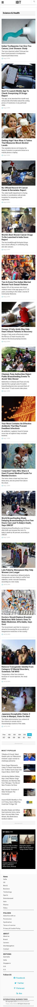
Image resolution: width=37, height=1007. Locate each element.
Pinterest (19, 988)
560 (19, 737)
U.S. (4, 969)
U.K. (4, 966)
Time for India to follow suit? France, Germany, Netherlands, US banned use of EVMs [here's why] (10, 849)
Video (5, 908)
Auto (5, 901)
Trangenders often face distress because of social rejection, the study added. (14, 676)
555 (24, 735)
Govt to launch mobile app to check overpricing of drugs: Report (15, 93)
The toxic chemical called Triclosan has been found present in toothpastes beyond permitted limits (15, 53)
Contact (6, 949)
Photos (5, 905)
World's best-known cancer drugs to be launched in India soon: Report (17, 237)
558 (9, 737)
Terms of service (9, 925)
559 (14, 737)
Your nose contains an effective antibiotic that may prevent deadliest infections (16, 426)
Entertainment (8, 898)
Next (29, 737)
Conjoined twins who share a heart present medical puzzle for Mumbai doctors (17, 473)
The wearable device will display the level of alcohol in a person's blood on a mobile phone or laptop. (15, 150)
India (5, 879)
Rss (20, 993)
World (5, 885)
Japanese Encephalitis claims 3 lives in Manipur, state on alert (16, 715)
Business (6, 889)
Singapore (7, 963)
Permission (7, 919)
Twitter (20, 983)
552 (9, 735)
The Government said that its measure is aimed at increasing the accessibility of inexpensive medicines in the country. (15, 629)
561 (24, 737)
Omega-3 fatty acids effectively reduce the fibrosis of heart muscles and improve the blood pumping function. (15, 336)
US (4, 882)
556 (29, 735)
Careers (6, 942)
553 (14, 735)
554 (19, 735)
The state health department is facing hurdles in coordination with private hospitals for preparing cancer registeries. (14, 196)
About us (6, 936)
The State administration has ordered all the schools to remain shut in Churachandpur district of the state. (15, 721)
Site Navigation (8, 946)
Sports (5, 895)
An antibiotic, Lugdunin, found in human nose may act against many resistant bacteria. (15, 433)
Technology (7, 892)
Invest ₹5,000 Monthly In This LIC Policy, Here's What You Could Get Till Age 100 (12, 802)
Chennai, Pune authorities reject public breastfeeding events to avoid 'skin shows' (16, 376)
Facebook (20, 978)
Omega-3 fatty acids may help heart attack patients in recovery (17, 330)
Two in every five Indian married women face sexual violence (16, 283)
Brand (5, 939)
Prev (4, 735)
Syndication (7, 922)
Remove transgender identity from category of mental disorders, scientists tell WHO (17, 669)
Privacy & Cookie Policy (11, 928)
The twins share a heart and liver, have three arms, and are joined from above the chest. (15, 481)
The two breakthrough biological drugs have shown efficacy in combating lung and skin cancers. (15, 245)
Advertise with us (9, 916)
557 (4, 737)
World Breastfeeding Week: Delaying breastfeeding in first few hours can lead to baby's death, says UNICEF (18, 521)
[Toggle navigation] (2, 2)
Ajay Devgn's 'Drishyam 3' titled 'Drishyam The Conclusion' (10, 792)
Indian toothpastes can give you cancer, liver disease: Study (16, 47)
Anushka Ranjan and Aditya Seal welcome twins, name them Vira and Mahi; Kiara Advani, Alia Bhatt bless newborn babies (11, 814)
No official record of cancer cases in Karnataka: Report (15, 189)
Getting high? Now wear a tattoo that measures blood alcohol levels (17, 142)
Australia (6, 957)
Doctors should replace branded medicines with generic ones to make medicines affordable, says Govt (17, 620)
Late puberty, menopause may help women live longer (17, 571)
